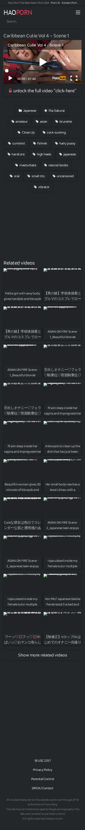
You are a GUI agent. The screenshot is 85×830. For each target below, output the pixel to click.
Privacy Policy (42, 770)
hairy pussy (67, 143)
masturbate (27, 165)
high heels (43, 154)
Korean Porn (69, 2)
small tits (38, 176)
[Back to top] (77, 820)
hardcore (18, 154)
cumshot (18, 143)
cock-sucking (56, 132)
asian (43, 122)
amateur (21, 122)
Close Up (28, 132)
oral (16, 176)
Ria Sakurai (56, 111)
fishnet (41, 143)
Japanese (29, 111)
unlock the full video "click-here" (44, 91)
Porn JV (55, 2)
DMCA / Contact (42, 788)
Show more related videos (42, 655)
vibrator (43, 187)
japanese (69, 154)
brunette (65, 122)
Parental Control (42, 779)
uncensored (65, 176)
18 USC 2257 (42, 760)
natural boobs (58, 165)
